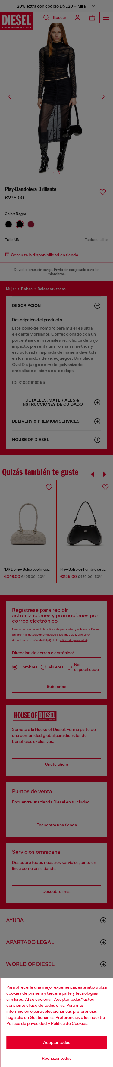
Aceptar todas (56, 1042)
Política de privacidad (26, 1023)
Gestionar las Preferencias (55, 1017)
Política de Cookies (69, 1023)
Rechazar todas (56, 1058)
